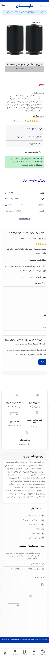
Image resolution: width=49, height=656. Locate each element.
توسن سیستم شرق (25, 137)
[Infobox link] (35, 401)
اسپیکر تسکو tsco (24, 68)
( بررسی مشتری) (18, 121)
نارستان (43, 12)
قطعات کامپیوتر (12, 12)
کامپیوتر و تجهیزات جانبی (29, 12)
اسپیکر (32, 143)
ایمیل (44, 327)
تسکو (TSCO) (31, 128)
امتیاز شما (41, 277)
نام (45, 315)
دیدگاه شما (40, 283)
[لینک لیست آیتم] (23, 515)
